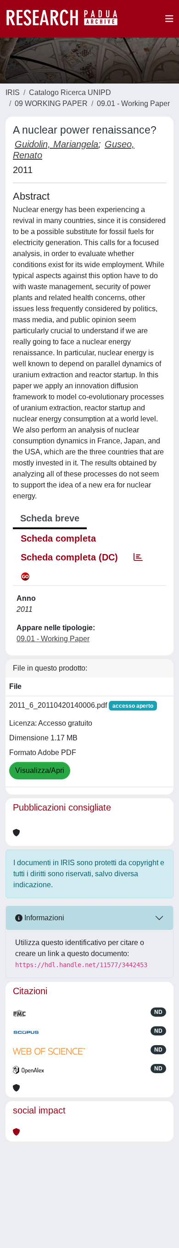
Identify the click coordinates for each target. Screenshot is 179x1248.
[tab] (138, 557)
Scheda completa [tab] (58, 538)
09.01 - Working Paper (133, 103)
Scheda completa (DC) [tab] (69, 557)
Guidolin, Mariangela (56, 144)
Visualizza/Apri (39, 770)
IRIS (13, 92)
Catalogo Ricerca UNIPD (70, 92)
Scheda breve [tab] (49, 518)
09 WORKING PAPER (51, 103)
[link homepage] (67, 19)
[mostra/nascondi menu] (169, 18)
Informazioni (43, 918)
